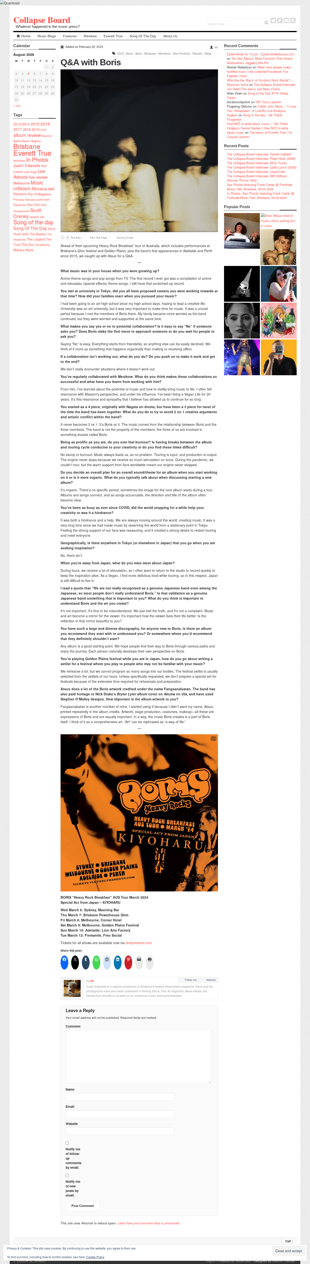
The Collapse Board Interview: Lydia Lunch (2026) (261, 167)
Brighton (36, 141)
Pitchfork (20, 193)
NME (51, 189)
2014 (26, 123)
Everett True (113, 36)
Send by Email (125, 237)
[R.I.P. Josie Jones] (242, 320)
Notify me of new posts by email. (73, 1188)
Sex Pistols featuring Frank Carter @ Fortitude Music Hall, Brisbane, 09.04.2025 (259, 186)
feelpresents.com (139, 942)
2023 (43, 130)
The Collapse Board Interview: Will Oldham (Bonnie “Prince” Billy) (257, 178)
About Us (170, 36)
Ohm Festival (181, 53)
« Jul (16, 105)
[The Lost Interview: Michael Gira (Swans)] (279, 357)
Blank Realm (21, 141)
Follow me (191, 980)
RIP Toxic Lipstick (268, 102)
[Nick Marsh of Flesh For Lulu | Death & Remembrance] (278, 247)
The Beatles (38, 234)
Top (289, 1241)
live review (38, 177)
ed (216, 47)
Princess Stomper (24, 199)
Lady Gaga (30, 172)
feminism (19, 160)
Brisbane (26, 146)
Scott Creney (27, 213)
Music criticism (28, 185)
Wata (207, 53)
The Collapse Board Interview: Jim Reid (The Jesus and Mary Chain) (261, 86)
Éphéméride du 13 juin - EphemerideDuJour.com (260, 54)
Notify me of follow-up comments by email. (73, 1158)
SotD (25, 234)
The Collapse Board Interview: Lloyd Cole (256, 171)
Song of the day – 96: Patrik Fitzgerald (254, 117)
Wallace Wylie (23, 250)
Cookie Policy (95, 1257)
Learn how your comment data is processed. (149, 1223)
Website (211, 980)
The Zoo (28, 244)
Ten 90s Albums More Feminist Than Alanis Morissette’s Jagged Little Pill (260, 60)
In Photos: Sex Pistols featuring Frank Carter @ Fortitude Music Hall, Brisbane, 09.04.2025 (260, 195)
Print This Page (98, 237)
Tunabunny (42, 245)
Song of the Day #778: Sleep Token (257, 95)
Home (26, 36)
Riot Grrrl (33, 204)
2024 (120, 53)
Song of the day (33, 222)
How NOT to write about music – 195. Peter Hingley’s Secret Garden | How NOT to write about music (257, 128)
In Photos (37, 159)
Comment (73, 1026)
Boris (138, 53)
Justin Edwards (26, 165)
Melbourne (21, 182)
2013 (17, 124)
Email (286, 20)
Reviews (90, 36)
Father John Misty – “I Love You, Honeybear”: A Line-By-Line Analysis (261, 108)
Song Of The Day (143, 36)
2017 (17, 129)
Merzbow (164, 53)
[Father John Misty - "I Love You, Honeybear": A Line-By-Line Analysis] (279, 320)
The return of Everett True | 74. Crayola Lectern (260, 134)
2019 (35, 129)
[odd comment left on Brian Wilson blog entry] (242, 231)
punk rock (42, 199)
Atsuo (129, 53)
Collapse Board (41, 19)
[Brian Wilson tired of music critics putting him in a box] (279, 220)
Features (70, 36)
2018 (27, 129)
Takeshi (197, 53)
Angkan (232, 115)
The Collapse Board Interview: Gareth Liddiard (259, 154)
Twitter (273, 20)
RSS (293, 20)
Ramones (19, 205)
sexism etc (37, 217)
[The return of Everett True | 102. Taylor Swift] (242, 357)
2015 (35, 123)
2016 (45, 124)
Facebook (280, 20)
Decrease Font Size (63, 237)
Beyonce (47, 136)
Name (70, 1089)
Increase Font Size (68, 237)
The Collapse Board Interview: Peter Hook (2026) (261, 158)
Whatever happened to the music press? (48, 26)
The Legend (36, 239)
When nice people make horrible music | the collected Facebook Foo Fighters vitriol (259, 71)
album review (27, 135)
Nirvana (39, 188)
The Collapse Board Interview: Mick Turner (257, 163)
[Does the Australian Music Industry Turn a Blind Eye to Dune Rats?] (242, 284)
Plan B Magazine (39, 194)
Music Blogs (47, 36)
